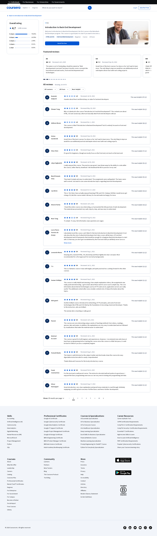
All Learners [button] (49, 89)
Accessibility (85, 478)
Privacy (83, 471)
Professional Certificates (15, 481)
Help (82, 475)
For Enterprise (11, 491)
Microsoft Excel (12, 438)
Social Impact (11, 503)
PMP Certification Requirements (127, 441)
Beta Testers (48, 468)
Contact (83, 481)
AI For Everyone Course (88, 425)
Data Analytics (11, 428)
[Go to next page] (103, 398)
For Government (12, 494)
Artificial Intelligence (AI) (15, 422)
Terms (83, 468)
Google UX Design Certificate (53, 435)
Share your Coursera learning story (128, 447)
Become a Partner (13, 500)
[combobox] (62, 7)
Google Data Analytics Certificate (54, 425)
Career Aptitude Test (124, 419)
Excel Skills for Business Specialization (93, 435)
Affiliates (83, 491)
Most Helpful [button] (76, 89)
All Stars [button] (62, 89)
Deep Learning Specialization (90, 431)
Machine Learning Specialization (91, 441)
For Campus (11, 497)
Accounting (10, 419)
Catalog (9, 475)
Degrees (10, 487)
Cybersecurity (11, 425)
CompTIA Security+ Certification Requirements (132, 428)
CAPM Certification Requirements (128, 422)
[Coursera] (13, 8)
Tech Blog (47, 478)
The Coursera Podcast (51, 475)
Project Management (14, 441)
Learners (47, 462)
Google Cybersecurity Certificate (54, 422)
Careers (9, 471)
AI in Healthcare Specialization (90, 428)
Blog (45, 471)
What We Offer (11, 465)
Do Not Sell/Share (86, 497)
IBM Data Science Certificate (53, 444)
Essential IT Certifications (125, 431)
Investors (84, 465)
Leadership (10, 468)
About (9, 462)
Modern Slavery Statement (89, 494)
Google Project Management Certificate (56, 431)
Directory (84, 487)
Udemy (9, 510)
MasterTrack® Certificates (15, 484)
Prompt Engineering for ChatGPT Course (93, 444)
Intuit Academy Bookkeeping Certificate (56, 447)
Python (9, 444)
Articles (83, 484)
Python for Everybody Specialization (92, 447)
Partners (46, 465)
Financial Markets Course (89, 438)
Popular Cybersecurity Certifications (129, 444)
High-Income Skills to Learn (125, 435)
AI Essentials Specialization (89, 419)
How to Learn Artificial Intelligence (128, 438)
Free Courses (11, 507)
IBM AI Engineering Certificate (53, 438)
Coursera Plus (11, 478)
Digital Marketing (12, 431)
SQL (8, 447)
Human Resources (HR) (14, 435)
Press (82, 462)
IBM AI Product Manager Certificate (55, 441)
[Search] (90, 8)
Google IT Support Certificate (53, 428)
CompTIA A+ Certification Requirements (130, 425)
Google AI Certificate (50, 419)
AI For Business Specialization (90, 422)
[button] (35, 8)
